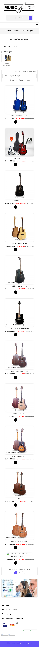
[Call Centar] (19, 588)
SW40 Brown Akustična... (20, 557)
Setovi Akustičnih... (8, 65)
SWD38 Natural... (19, 414)
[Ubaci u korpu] (15, 122)
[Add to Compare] (19, 122)
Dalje (23, 573)
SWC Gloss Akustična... (19, 541)
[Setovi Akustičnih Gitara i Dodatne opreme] (7, 58)
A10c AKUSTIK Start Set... (19, 158)
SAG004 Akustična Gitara (19, 329)
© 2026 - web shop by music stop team (20, 643)
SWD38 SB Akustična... (19, 456)
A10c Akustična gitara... (19, 116)
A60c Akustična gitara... (19, 499)
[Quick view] (23, 122)
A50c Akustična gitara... (19, 243)
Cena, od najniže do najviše (19, 76)
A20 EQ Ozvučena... (19, 286)
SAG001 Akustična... (19, 201)
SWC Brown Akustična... (19, 371)
